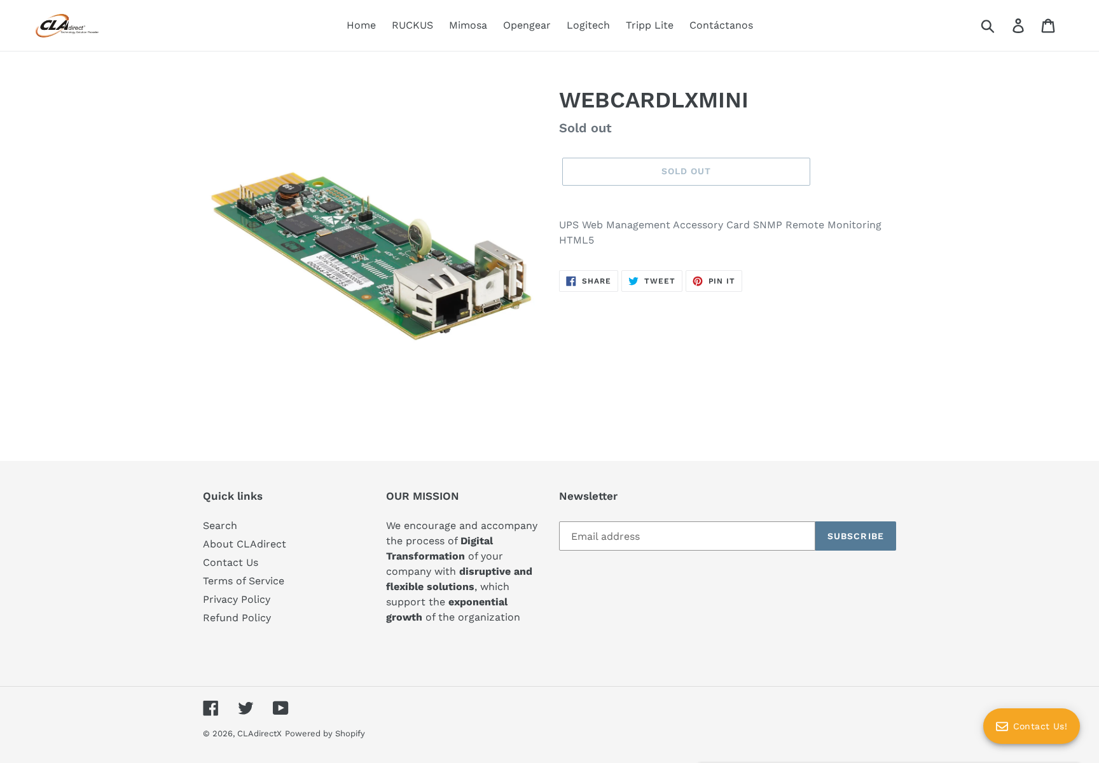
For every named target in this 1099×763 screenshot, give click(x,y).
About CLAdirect (244, 544)
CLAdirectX (259, 733)
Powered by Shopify (325, 733)
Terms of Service (243, 581)
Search (220, 525)
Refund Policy (237, 618)
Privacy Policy (236, 599)
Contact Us (230, 562)
